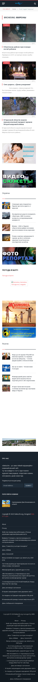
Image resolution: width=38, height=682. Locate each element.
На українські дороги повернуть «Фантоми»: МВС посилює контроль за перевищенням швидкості (23, 217)
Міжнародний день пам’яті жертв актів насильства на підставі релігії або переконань (23, 379)
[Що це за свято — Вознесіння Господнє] (6, 368)
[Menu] (3, 3)
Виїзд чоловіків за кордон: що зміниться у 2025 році (20, 642)
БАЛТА (6, 98)
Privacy (4, 528)
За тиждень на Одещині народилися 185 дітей (17, 595)
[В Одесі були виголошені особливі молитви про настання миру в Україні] (6, 388)
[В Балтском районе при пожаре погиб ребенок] (19, 33)
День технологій (7, 554)
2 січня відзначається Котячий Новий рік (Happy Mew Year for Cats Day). (20, 662)
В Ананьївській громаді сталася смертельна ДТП (18, 599)
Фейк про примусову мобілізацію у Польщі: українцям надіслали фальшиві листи (16, 533)
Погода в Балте (8, 276)
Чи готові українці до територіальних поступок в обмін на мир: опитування (18, 565)
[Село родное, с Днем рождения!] (19, 70)
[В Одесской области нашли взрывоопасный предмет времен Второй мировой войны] (19, 106)
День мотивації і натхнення (11, 588)
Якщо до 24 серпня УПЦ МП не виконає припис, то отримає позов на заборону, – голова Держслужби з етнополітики (23, 358)
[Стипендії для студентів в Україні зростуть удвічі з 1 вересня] (6, 205)
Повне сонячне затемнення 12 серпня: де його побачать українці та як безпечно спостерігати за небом (23, 239)
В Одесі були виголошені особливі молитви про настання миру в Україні (23, 389)
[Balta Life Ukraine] (19, 3)
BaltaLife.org (19, 614)
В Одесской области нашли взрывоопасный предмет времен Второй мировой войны (18, 122)
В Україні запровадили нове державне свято (17, 592)
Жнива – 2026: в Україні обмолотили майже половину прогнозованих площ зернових (23, 228)
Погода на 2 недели (18, 284)
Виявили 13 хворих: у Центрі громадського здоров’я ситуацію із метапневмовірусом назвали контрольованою (19, 540)
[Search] (35, 3)
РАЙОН (6, 25)
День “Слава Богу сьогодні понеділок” (15, 546)
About (4, 524)
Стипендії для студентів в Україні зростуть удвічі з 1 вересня (21, 206)
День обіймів (6, 550)
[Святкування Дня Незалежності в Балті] (6, 503)
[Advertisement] (19, 415)
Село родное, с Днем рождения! (17, 84)
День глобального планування (12, 603)
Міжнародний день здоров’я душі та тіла (15, 570)
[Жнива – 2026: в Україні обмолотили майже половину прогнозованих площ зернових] (6, 227)
